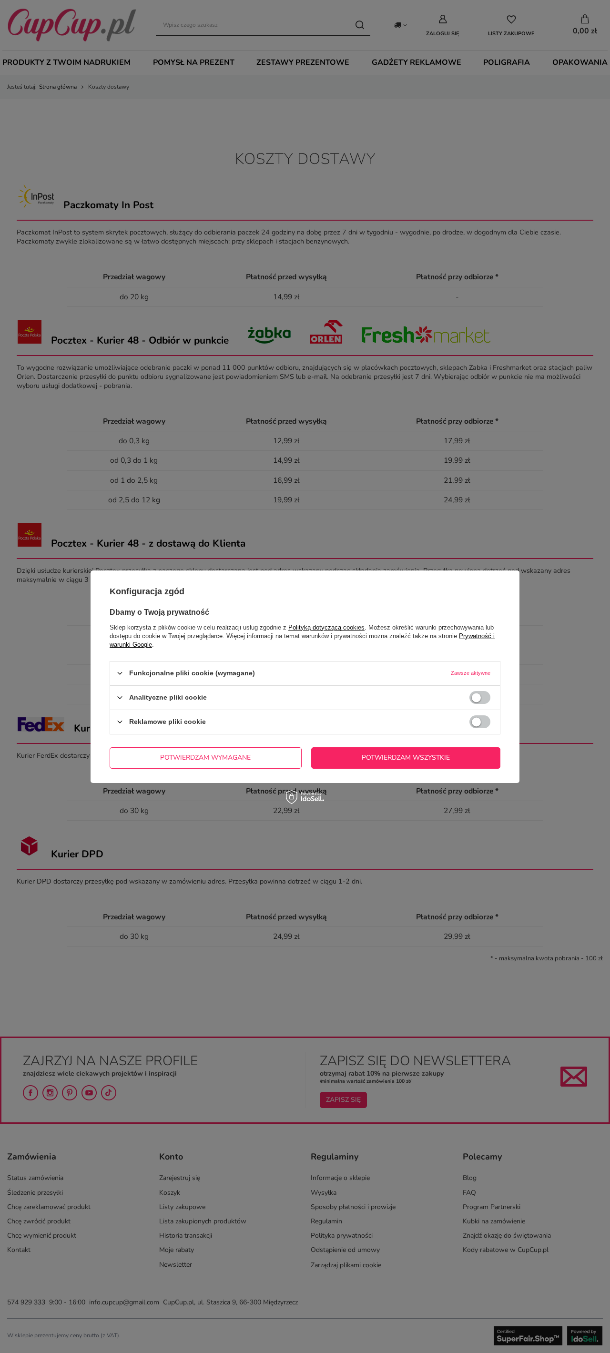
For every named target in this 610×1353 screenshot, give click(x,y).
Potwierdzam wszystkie (406, 757)
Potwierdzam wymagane (205, 757)
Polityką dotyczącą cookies (326, 627)
